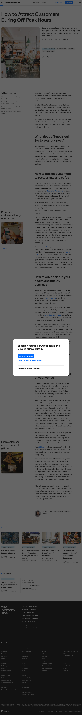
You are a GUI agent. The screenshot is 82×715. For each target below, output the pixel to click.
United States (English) (26, 356)
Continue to (30, 360)
